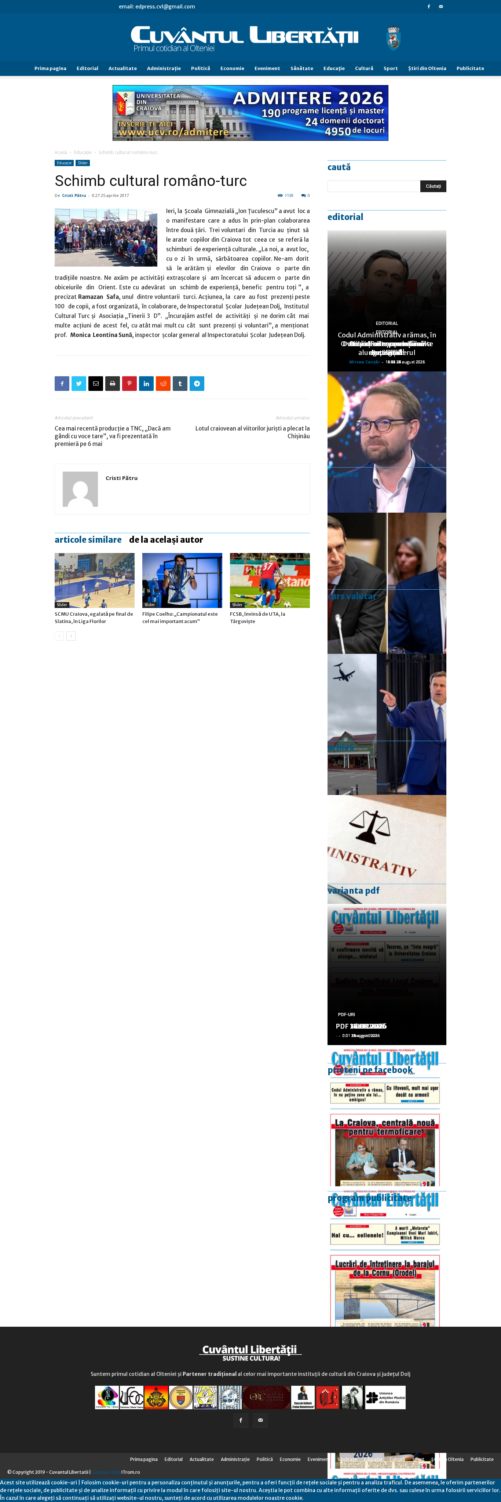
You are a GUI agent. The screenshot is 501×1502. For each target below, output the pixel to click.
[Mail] (440, 6)
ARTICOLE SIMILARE (88, 539)
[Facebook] (428, 6)
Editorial (87, 68)
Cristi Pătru (74, 195)
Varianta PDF (354, 890)
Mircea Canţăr (364, 361)
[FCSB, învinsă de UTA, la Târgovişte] (270, 580)
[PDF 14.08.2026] (387, 1256)
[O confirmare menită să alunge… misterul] (387, 583)
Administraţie (164, 68)
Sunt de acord (321, 1498)
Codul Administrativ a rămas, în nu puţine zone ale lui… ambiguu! (387, 344)
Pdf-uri (346, 1014)
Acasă (61, 152)
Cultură (364, 68)
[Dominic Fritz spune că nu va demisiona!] (387, 442)
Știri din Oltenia (427, 68)
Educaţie (334, 68)
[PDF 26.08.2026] (387, 1115)
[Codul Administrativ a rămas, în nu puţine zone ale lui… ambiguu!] (387, 865)
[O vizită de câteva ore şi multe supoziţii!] (387, 724)
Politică (200, 68)
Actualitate (123, 68)
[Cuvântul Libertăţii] (250, 37)
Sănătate (301, 68)
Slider (83, 162)
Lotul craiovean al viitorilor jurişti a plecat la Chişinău (252, 432)
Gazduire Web (106, 1472)
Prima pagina (50, 68)
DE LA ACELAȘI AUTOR (166, 539)
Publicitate (470, 68)
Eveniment (267, 68)
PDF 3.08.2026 (359, 1026)
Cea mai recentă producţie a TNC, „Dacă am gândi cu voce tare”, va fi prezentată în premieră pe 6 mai (113, 436)
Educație (83, 152)
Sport (391, 68)
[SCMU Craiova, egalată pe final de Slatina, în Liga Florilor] (95, 580)
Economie (232, 68)
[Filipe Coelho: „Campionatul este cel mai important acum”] (182, 580)
